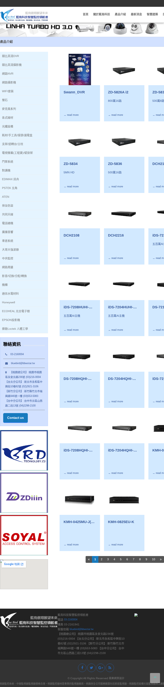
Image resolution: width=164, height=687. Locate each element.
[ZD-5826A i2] (124, 69)
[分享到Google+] (100, 668)
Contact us (15, 417)
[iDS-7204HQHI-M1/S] (124, 427)
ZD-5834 (71, 164)
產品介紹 (120, 14)
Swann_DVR (74, 92)
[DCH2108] (80, 212)
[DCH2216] (124, 212)
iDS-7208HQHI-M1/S (76, 450)
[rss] (110, 668)
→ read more (71, 114)
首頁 (85, 14)
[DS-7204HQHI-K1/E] (124, 355)
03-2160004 (15, 354)
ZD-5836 (115, 164)
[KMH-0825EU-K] (124, 499)
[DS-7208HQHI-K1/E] (80, 355)
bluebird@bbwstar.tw (21, 363)
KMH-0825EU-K (121, 522)
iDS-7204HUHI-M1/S (120, 307)
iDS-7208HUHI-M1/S (76, 307)
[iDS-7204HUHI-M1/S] (124, 284)
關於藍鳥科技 (101, 14)
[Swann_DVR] (80, 69)
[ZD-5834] (80, 141)
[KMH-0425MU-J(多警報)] (80, 499)
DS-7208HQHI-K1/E (76, 379)
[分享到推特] (91, 668)
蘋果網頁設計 (116, 678)
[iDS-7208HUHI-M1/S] (80, 284)
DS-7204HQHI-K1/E (120, 379)
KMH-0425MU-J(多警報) (79, 522)
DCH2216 (116, 235)
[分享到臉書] (82, 668)
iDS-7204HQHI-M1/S (120, 450)
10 (153, 559)
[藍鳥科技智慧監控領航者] (24, 15)
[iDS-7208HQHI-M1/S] (80, 427)
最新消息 (136, 14)
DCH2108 (71, 235)
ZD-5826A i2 (118, 92)
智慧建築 (152, 14)
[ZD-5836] (124, 141)
